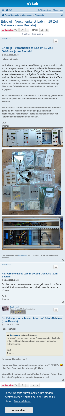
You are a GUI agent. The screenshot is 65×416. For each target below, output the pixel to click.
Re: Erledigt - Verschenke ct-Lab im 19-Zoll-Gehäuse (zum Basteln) (32, 320)
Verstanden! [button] (19, 410)
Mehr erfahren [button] (22, 401)
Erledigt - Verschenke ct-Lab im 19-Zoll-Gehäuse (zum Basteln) (30, 23)
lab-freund (14, 307)
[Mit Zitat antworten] (56, 41)
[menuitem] (9, 10)
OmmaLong (6, 38)
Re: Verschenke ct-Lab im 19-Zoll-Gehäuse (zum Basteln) (30, 275)
